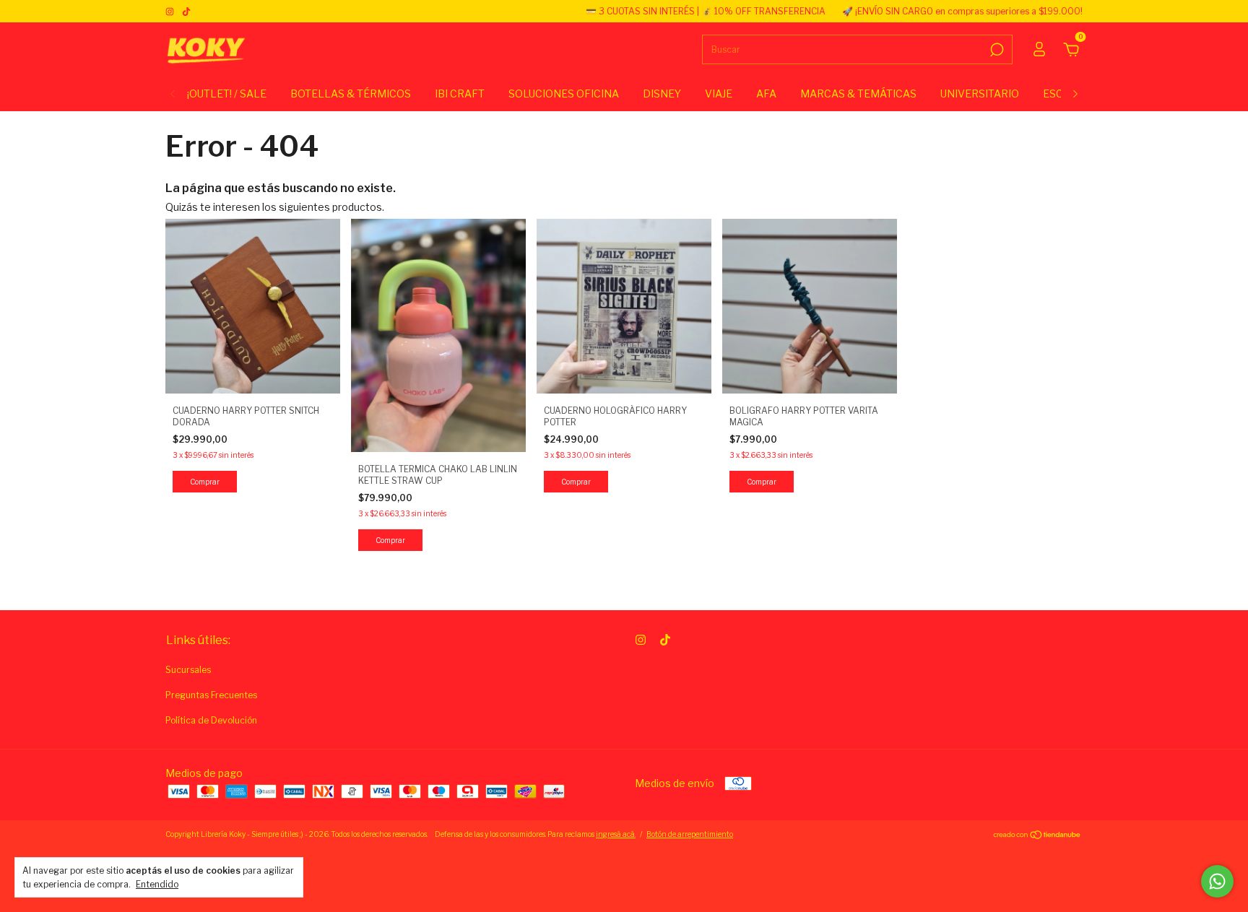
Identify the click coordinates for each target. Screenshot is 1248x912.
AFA (766, 93)
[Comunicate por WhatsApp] (1217, 881)
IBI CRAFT (460, 93)
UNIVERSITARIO (979, 93)
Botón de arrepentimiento (689, 834)
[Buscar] (995, 49)
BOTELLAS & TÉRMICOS (350, 93)
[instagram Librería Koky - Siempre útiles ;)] (170, 11)
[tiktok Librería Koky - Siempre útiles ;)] (186, 11)
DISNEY (662, 93)
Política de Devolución (211, 720)
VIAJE (718, 93)
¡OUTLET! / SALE (226, 93)
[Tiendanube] (1037, 836)
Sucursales (188, 669)
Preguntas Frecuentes (211, 695)
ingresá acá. (616, 834)
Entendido (157, 884)
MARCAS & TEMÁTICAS (858, 93)
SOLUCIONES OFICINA (563, 93)
